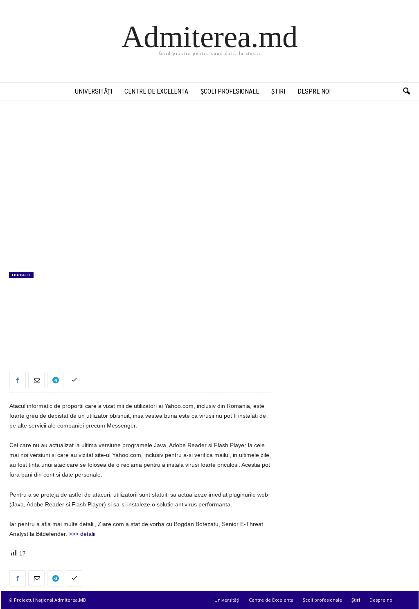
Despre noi (314, 91)
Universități (93, 91)
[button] (406, 92)
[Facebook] (17, 380)
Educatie (21, 275)
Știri (278, 91)
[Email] (36, 380)
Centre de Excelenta (156, 91)
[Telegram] (55, 380)
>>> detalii (81, 534)
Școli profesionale (229, 91)
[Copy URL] (74, 380)
